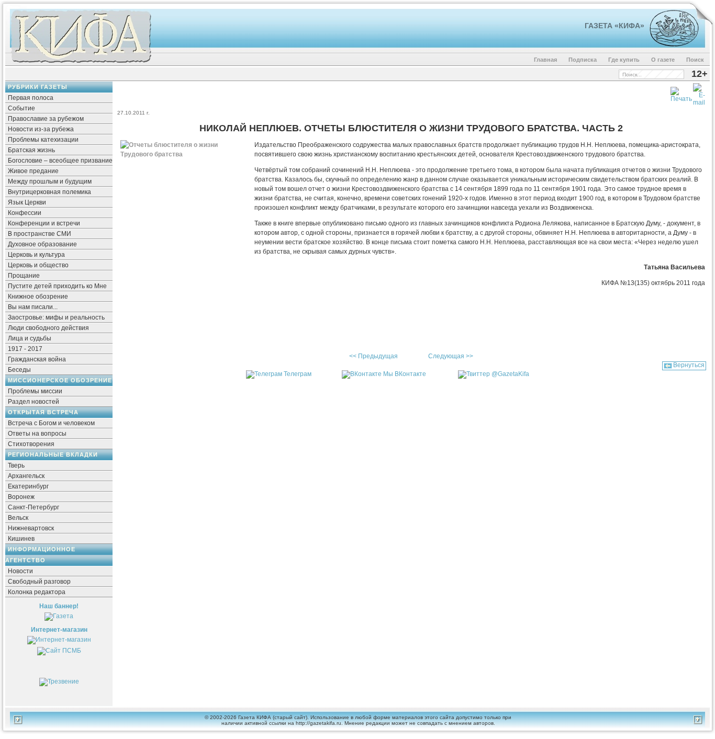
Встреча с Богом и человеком (51, 423)
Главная (545, 59)
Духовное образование (42, 244)
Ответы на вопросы (37, 433)
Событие (21, 108)
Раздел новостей (33, 401)
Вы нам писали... (33, 307)
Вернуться (689, 365)
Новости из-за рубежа (41, 129)
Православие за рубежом (46, 118)
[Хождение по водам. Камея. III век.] (670, 44)
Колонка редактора (36, 592)
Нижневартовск (31, 528)
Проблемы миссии (35, 391)
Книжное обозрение (38, 296)
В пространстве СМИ (39, 233)
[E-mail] (699, 92)
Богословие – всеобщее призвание (60, 160)
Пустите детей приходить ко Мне (57, 286)
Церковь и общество (38, 265)
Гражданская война (37, 359)
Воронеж (21, 497)
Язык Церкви (27, 202)
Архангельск (26, 476)
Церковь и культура (36, 254)
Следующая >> (450, 356)
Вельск (18, 517)
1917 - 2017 (25, 349)
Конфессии (24, 213)
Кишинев (21, 538)
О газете (663, 59)
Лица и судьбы (29, 338)
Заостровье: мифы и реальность (56, 317)
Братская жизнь (31, 150)
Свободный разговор (39, 581)
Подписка (582, 59)
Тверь (16, 465)
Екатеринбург (28, 486)
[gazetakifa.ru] (80, 63)
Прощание (24, 275)
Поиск (695, 59)
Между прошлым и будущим (50, 181)
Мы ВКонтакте (404, 374)
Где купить (624, 59)
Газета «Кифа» (614, 25)
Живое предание (33, 171)
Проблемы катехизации (43, 139)
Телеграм (297, 374)
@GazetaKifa (510, 374)
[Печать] (681, 92)
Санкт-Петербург (33, 507)
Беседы (19, 369)
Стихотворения (31, 444)
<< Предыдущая (373, 356)
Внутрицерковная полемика (49, 192)
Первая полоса (30, 97)
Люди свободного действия (48, 328)
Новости (20, 571)
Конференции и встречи (44, 223)
